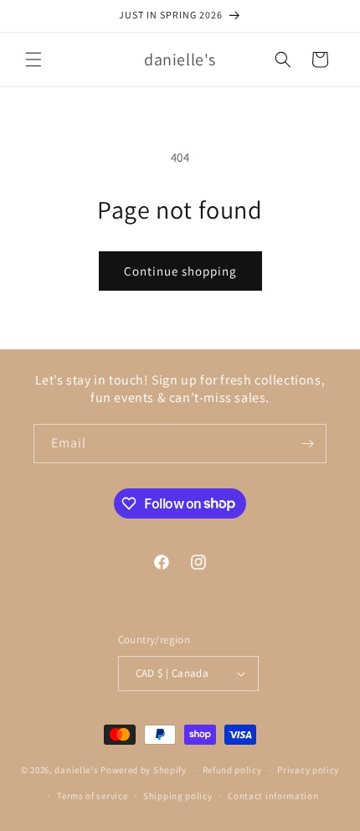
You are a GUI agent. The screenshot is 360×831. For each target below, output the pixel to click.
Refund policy (232, 770)
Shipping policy (178, 796)
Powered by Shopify (143, 770)
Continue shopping (180, 271)
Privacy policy (308, 770)
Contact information (273, 796)
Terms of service (92, 796)
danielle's (77, 770)
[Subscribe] (307, 443)
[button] (33, 59)
